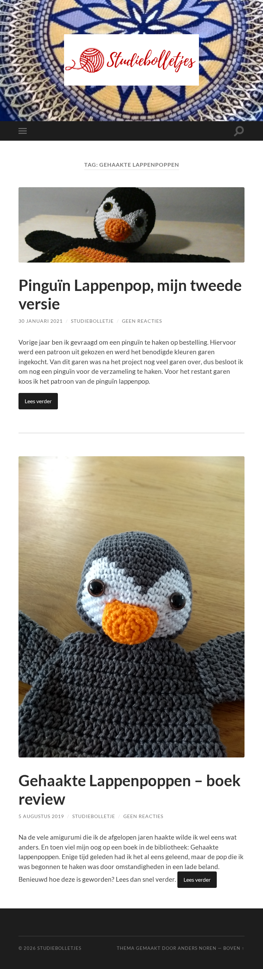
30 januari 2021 (40, 321)
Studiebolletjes (59, 948)
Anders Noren (197, 948)
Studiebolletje (92, 321)
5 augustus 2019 (41, 816)
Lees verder (38, 401)
